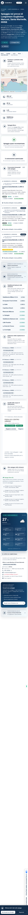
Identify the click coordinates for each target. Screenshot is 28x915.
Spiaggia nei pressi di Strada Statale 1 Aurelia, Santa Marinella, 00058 (13, 487)
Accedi (19, 2)
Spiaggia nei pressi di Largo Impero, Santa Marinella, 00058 (14, 495)
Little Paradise (7, 322)
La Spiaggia (6, 315)
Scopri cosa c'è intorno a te (11, 603)
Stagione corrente (11, 429)
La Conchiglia (7, 329)
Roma (19, 53)
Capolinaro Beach (8, 308)
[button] (3, 70)
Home (2, 53)
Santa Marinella (4, 55)
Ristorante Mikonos (8, 311)
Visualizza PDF (9, 350)
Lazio (14, 53)
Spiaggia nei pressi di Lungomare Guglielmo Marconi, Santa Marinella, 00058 (14, 491)
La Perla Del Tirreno (8, 326)
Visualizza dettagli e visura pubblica (13, 202)
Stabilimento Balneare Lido (10, 319)
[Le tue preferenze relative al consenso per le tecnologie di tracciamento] (26, 686)
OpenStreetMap (18, 91)
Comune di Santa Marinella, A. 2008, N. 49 (13, 214)
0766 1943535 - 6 (8, 570)
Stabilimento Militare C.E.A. (10, 297)
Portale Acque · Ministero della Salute (15, 416)
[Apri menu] (25, 2)
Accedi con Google (9, 912)
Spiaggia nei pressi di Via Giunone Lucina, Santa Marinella (14, 504)
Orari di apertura (7, 578)
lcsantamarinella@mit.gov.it (10, 572)
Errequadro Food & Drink (10, 300)
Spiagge (8, 53)
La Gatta (5, 304)
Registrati (21, 912)
